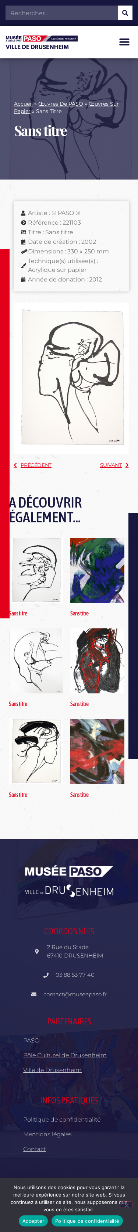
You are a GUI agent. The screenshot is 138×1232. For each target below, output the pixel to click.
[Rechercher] (125, 13)
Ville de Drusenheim (52, 1070)
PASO (31, 1040)
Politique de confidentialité (61, 1119)
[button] (124, 42)
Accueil (23, 104)
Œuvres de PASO (60, 104)
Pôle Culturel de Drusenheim (65, 1055)
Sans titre (18, 613)
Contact (34, 1149)
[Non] (126, 1204)
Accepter (33, 1221)
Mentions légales (47, 1134)
